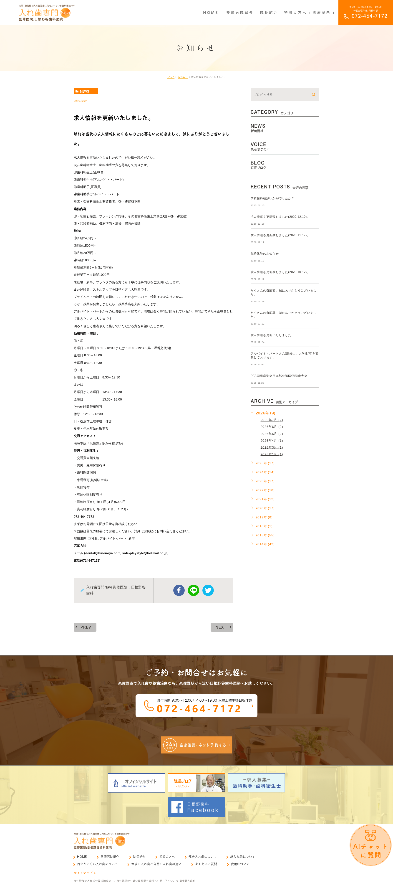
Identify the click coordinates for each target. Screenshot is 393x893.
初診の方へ (167, 856)
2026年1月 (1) (272, 454)
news (84, 91)
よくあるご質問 (206, 864)
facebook (179, 590)
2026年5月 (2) (272, 433)
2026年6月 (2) (272, 427)
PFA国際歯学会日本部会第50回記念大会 (279, 376)
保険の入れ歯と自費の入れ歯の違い (156, 864)
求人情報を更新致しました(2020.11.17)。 (280, 235)
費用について (240, 864)
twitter (208, 590)
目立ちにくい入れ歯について (97, 864)
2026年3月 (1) (272, 447)
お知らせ (183, 77)
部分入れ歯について (203, 856)
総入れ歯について (242, 856)
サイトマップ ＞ (85, 873)
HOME (170, 77)
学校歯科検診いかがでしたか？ (273, 198)
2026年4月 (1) (272, 440)
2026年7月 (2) (272, 420)
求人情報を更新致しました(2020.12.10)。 (280, 216)
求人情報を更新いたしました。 (273, 335)
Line (193, 590)
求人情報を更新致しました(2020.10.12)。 (280, 272)
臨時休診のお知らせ (265, 253)
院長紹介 (139, 856)
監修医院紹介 (110, 856)
